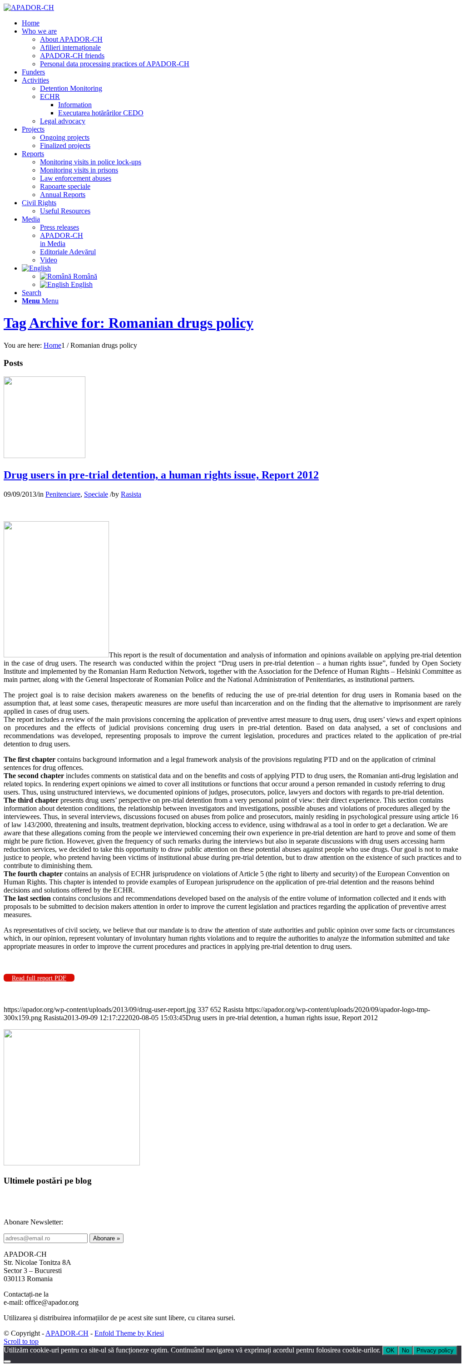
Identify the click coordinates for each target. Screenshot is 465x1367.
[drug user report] (44, 455)
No (405, 1350)
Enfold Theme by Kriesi (129, 1333)
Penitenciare (62, 494)
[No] (7, 1361)
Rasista (131, 494)
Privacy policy (435, 1350)
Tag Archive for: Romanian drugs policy (128, 323)
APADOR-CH (67, 1333)
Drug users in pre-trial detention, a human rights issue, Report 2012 (161, 475)
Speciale (96, 494)
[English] (36, 268)
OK (390, 1350)
